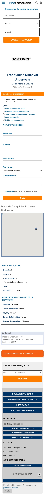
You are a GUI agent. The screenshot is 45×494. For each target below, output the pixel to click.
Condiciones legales (22, 465)
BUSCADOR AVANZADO (22, 394)
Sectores (7, 23)
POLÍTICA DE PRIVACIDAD (25, 191)
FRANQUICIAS (22, 405)
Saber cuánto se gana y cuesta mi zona (20, 114)
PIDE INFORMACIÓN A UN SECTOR (22, 399)
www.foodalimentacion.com (22, 433)
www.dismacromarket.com (22, 437)
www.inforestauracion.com (23, 428)
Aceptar (7, 491)
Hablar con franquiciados (14, 120)
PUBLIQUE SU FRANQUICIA (22, 410)
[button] (36, 229)
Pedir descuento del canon (15, 108)
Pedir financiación (12, 117)
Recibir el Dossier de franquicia (17, 111)
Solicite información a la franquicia (18, 354)
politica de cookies (10, 488)
